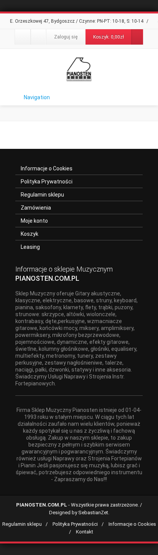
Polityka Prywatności (46, 181)
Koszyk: (108, 37)
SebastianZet (93, 512)
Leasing (30, 247)
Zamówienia (36, 208)
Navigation (37, 97)
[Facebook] (22, 37)
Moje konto (34, 221)
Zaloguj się (65, 37)
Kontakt (84, 532)
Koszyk (29, 234)
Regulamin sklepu (42, 195)
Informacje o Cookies (46, 168)
